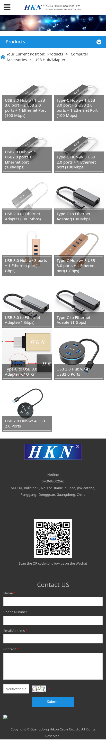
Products (55, 54)
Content (11, 649)
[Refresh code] (39, 689)
